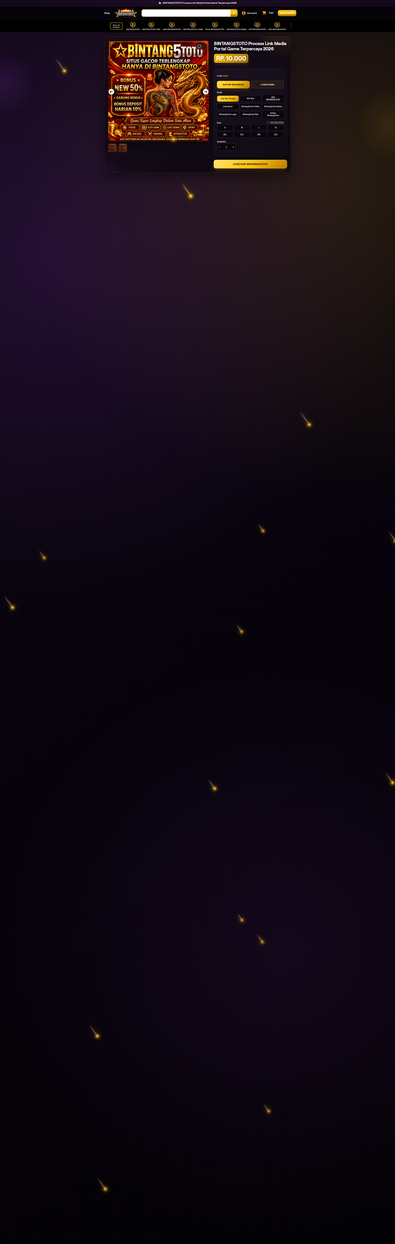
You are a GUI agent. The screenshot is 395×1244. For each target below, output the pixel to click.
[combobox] (186, 13)
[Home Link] (125, 13)
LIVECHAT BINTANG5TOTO (250, 164)
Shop (107, 13)
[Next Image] (203, 91)
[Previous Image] (113, 91)
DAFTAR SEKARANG (233, 85)
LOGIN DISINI (267, 85)
